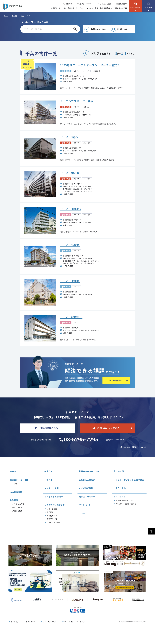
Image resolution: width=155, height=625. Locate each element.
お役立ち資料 (119, 488)
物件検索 (71, 8)
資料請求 (148, 5)
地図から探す (17, 511)
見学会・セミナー (85, 3)
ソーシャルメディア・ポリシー (75, 622)
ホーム (6, 16)
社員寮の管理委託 (52, 496)
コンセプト (16, 483)
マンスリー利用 (92, 8)
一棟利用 (48, 479)
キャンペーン (85, 504)
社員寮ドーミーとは (58, 8)
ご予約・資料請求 (53, 522)
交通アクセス (52, 519)
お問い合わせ (135, 5)
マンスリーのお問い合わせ (126, 504)
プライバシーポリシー (50, 622)
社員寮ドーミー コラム (89, 471)
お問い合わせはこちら (106, 428)
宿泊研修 (50, 512)
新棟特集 (69, 4)
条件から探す (17, 507)
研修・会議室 (52, 509)
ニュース (83, 513)
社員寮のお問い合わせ (124, 500)
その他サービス (53, 515)
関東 (22, 16)
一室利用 (48, 471)
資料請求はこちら (46, 428)
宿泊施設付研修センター (55, 504)
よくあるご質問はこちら (133, 447)
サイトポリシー (31, 622)
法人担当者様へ (106, 8)
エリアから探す (18, 504)
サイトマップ (15, 622)
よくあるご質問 (105, 3)
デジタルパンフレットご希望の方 (128, 479)
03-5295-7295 (81, 439)
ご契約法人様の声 (120, 8)
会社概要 (121, 3)
